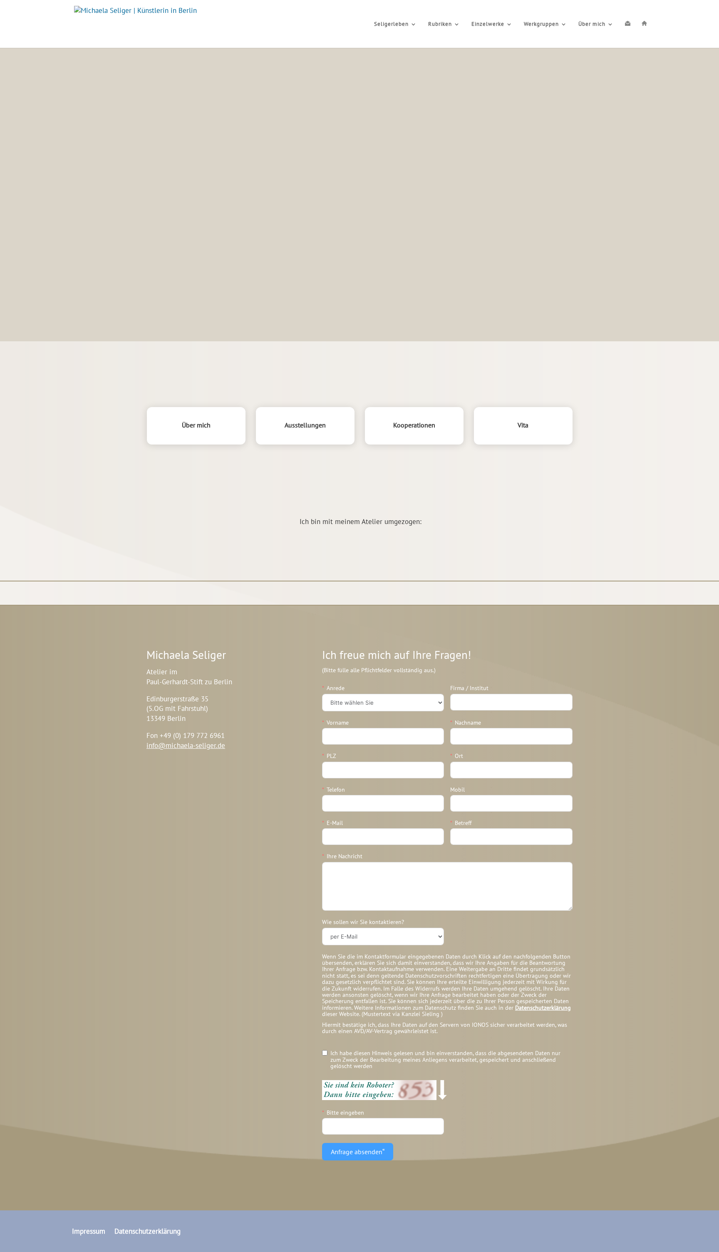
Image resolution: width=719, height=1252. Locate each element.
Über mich (591, 24)
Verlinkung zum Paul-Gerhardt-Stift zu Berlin (214, 782)
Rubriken (440, 24)
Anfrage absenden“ (357, 1152)
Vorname (338, 723)
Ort (459, 756)
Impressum (88, 1230)
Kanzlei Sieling (421, 1014)
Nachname (468, 723)
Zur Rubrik (52, 183)
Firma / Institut (469, 688)
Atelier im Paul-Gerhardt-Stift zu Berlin (359, 542)
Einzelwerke (487, 24)
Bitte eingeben (345, 1113)
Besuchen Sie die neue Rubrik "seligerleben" (359, 493)
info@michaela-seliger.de (185, 745)
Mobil (457, 790)
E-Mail (335, 823)
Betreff (463, 823)
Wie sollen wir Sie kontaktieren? (363, 922)
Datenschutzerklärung (543, 1007)
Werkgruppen (541, 24)
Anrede (336, 688)
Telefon (336, 790)
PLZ (331, 756)
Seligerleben (391, 24)
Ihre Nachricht (344, 856)
